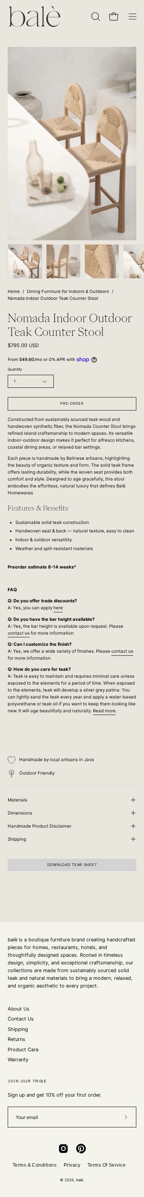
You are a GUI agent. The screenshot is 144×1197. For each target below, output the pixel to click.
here (58, 607)
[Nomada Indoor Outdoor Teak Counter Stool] (25, 261)
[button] (94, 16)
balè (79, 1180)
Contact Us (21, 1019)
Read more (104, 711)
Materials (17, 800)
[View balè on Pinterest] (81, 1148)
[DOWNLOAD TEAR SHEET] (72, 872)
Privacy (72, 1165)
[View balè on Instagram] (63, 1148)
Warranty (18, 1059)
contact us (19, 633)
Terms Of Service (107, 1165)
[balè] (34, 16)
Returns (16, 1039)
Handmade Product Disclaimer (39, 826)
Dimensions (20, 813)
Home (14, 291)
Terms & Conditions (35, 1165)
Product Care (23, 1049)
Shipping (17, 839)
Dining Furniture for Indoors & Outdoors (68, 291)
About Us (19, 1009)
